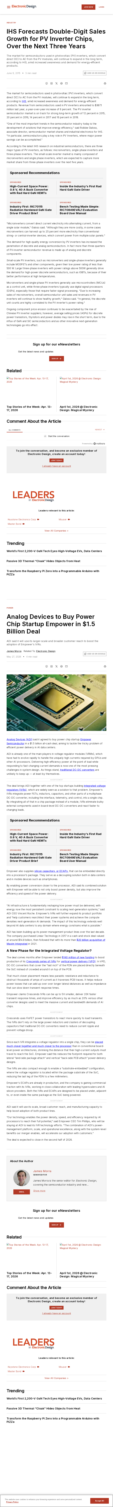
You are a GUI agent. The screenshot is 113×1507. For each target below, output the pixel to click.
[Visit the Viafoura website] (99, 443)
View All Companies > (56, 530)
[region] (56, 436)
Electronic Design (45, 651)
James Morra (14, 651)
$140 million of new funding (78, 957)
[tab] (15, 430)
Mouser (63, 519)
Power (10, 608)
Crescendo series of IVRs (41, 961)
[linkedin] (51, 83)
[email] (66, 83)
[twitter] (56, 83)
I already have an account (56, 466)
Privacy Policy (12, 1502)
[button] (9, 7)
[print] (105, 83)
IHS (24, 101)
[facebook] (46, 83)
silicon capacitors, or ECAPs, (51, 871)
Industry (11, 23)
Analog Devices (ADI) (19, 739)
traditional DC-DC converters (77, 769)
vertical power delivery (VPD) (78, 961)
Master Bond (14, 523)
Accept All (99, 1501)
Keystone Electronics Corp (22, 519)
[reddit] (61, 83)
